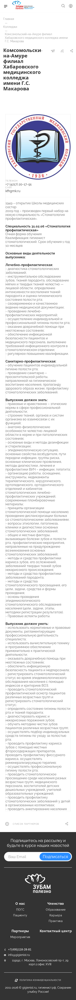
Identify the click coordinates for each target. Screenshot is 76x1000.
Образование (55, 909)
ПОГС (20, 909)
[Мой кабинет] (71, 6)
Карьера (55, 915)
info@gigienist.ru (19, 955)
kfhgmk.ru (12, 191)
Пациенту (20, 915)
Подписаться (55, 856)
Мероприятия (20, 937)
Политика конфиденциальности (40, 980)
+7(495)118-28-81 (19, 949)
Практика (56, 921)
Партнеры (20, 931)
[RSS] (62, 51)
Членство (55, 904)
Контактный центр (56, 931)
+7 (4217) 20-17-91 (18, 184)
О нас (20, 904)
